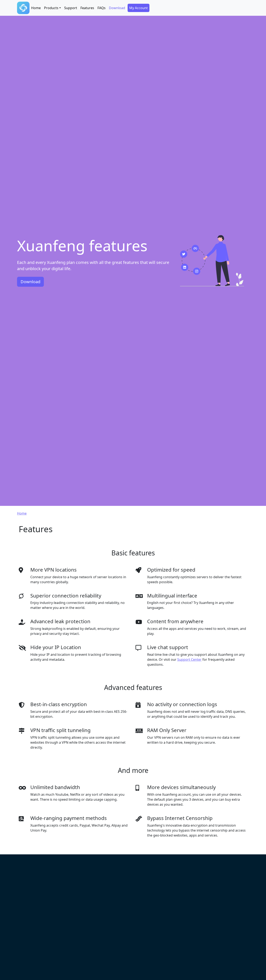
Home (36, 8)
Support (70, 8)
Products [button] (51, 8)
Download (117, 8)
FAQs (101, 8)
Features (87, 8)
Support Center (189, 659)
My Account (138, 8)
